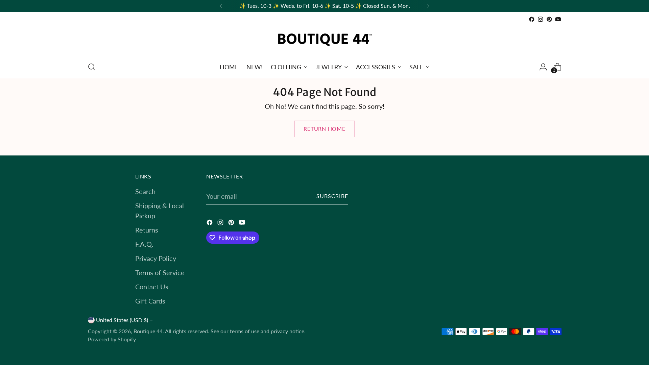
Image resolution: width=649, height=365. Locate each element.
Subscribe (332, 196)
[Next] (428, 6)
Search (145, 191)
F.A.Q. (144, 244)
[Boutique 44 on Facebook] (532, 19)
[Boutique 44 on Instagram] (540, 19)
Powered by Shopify (112, 339)
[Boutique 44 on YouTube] (558, 19)
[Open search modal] (91, 67)
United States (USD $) (122, 320)
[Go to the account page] (543, 67)
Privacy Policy (155, 258)
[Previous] (221, 6)
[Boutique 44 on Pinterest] (549, 19)
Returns (146, 230)
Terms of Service (160, 272)
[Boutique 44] (324, 39)
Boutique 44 (148, 331)
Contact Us (151, 287)
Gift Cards (150, 301)
